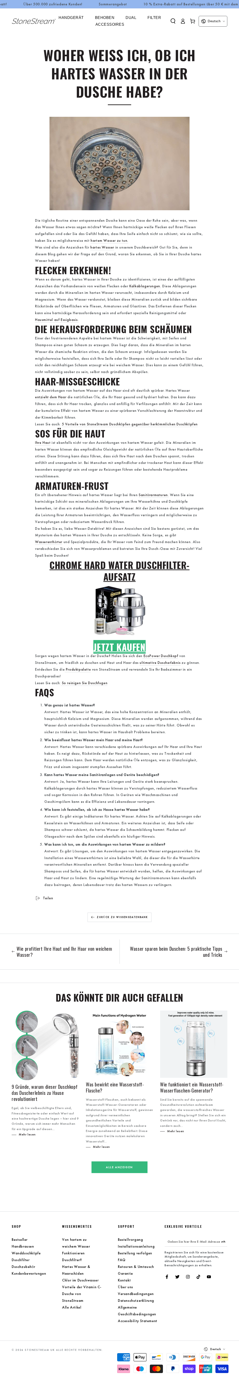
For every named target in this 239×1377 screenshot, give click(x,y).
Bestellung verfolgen (135, 1253)
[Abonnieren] (224, 1241)
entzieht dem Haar (50, 397)
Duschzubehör (23, 1266)
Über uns (125, 1286)
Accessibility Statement (137, 1320)
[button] (173, 21)
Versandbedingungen (136, 1293)
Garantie (125, 1273)
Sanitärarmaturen (153, 494)
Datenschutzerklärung (136, 1300)
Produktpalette (78, 669)
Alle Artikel (71, 1307)
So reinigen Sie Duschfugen (85, 682)
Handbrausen (23, 1246)
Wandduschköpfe (26, 1253)
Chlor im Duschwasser (80, 1280)
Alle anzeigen (119, 1167)
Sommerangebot (113, 4)
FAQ (122, 1259)
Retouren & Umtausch (136, 1266)
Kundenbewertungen (29, 1273)
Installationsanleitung (136, 1246)
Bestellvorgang (130, 1239)
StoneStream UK (40, 1350)
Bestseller (20, 1239)
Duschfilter (21, 1259)
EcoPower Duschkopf (161, 655)
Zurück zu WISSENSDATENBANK (122, 917)
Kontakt (124, 1280)
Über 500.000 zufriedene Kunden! (52, 4)
